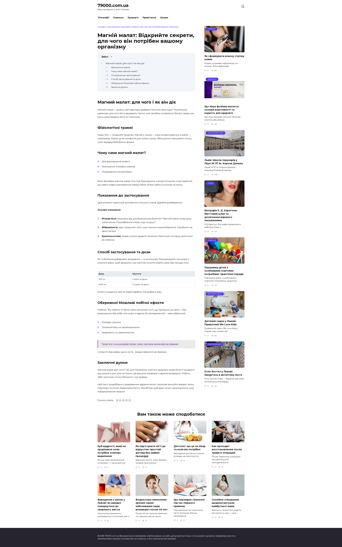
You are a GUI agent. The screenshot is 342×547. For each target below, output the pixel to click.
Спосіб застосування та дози (126, 79)
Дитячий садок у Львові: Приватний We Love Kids (220, 323)
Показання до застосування (125, 75)
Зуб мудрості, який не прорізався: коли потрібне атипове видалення (112, 451)
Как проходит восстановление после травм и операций (227, 449)
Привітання (149, 17)
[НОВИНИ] (224, 50)
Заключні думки (119, 87)
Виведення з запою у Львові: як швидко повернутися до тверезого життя (111, 504)
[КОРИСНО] (224, 262)
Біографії (103, 17)
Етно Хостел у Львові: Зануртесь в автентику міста (223, 373)
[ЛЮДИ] (224, 205)
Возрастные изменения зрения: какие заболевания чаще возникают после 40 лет (152, 504)
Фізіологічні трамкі (120, 67)
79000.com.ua (113, 5)
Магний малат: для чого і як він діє (125, 63)
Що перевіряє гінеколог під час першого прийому (189, 503)
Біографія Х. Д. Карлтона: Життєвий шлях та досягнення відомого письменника (220, 215)
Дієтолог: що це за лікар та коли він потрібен (189, 448)
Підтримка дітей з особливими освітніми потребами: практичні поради (223, 270)
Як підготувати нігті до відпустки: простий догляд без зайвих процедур (151, 451)
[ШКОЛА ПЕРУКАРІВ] (224, 154)
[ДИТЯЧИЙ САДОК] (224, 315)
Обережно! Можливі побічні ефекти (130, 83)
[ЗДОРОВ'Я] (224, 101)
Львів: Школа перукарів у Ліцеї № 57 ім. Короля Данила (223, 162)
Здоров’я (133, 17)
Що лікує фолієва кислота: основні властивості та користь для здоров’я (221, 109)
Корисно (118, 17)
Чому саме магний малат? (124, 71)
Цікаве (164, 17)
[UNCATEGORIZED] (224, 366)
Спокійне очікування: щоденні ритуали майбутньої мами (225, 503)
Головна (102, 27)
